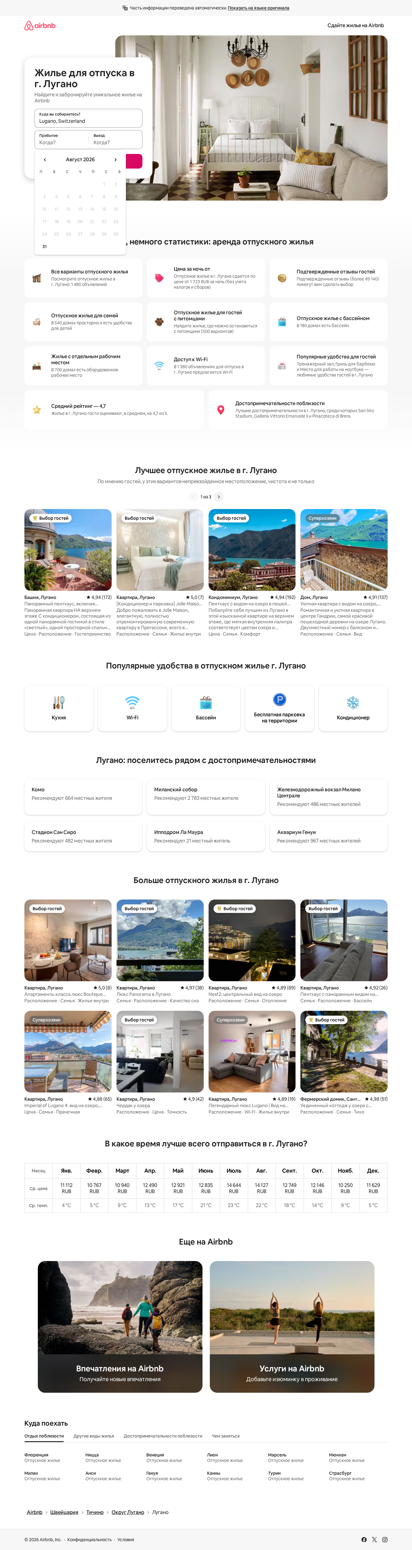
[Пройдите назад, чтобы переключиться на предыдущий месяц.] (45, 160)
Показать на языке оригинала (258, 8)
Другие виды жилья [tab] (93, 1436)
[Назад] (193, 497)
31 (44, 246)
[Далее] (219, 497)
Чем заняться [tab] (226, 1436)
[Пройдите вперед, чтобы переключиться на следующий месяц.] (115, 160)
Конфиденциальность (89, 1539)
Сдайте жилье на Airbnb (356, 25)
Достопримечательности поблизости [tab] (163, 1436)
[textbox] (61, 142)
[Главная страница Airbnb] (40, 25)
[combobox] (88, 121)
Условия (125, 1539)
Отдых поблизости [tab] (44, 1436)
